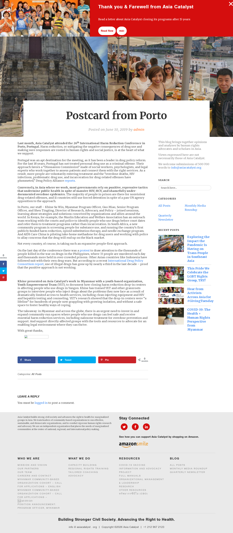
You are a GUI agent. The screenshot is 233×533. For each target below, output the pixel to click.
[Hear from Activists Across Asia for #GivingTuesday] (171, 295)
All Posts (36, 374)
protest (85, 250)
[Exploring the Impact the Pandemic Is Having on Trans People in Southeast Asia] (171, 243)
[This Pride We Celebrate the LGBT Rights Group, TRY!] (171, 274)
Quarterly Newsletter (187, 472)
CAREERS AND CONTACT (34, 475)
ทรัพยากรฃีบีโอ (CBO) (133, 493)
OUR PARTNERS (28, 468)
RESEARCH (126, 486)
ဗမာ (121, 31)
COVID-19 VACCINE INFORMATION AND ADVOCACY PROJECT (140, 469)
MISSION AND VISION (32, 465)
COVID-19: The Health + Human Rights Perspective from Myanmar (198, 319)
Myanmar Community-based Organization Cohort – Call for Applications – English (40, 483)
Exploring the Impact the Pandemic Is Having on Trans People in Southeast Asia (198, 249)
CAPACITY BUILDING (82, 465)
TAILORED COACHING (83, 472)
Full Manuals (130, 475)
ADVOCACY (76, 475)
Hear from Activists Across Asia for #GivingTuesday (200, 295)
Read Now (107, 31)
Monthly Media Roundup (188, 468)
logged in (41, 402)
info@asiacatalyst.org (186, 167)
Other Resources (132, 490)
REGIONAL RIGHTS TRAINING (88, 468)
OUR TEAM (25, 472)
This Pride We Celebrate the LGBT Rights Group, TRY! (198, 274)
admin (139, 129)
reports (70, 180)
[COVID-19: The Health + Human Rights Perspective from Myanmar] (171, 316)
